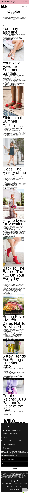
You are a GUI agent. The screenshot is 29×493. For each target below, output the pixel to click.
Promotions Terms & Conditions (10, 483)
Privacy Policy (10, 486)
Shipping (8, 430)
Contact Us (19, 486)
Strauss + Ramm (11, 444)
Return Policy (4, 433)
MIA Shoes (16, 489)
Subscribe (14, 468)
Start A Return (13, 433)
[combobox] (3, 459)
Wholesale (22, 441)
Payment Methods (16, 430)
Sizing (2, 430)
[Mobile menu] (27, 6)
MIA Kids (3, 444)
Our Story (15, 441)
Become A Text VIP (6, 441)
